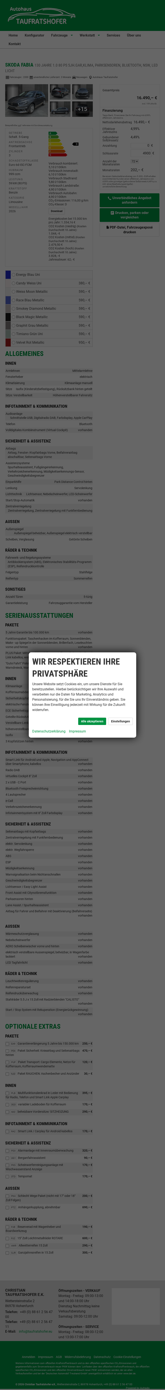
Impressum (77, 731)
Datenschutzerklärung (49, 731)
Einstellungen (120, 721)
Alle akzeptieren (92, 721)
